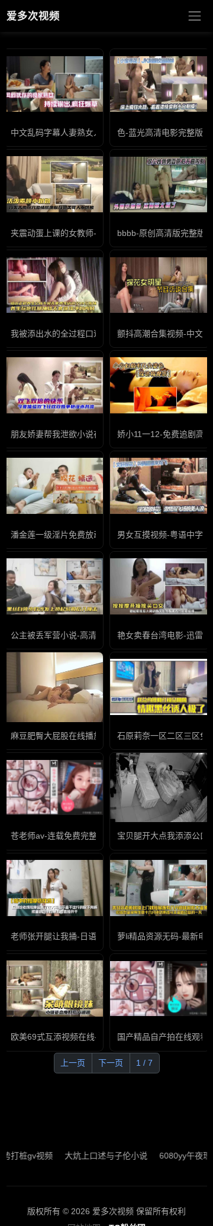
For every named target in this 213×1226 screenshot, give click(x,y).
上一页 (72, 1063)
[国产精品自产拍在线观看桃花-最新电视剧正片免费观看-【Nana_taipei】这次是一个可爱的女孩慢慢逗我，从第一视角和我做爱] (159, 988)
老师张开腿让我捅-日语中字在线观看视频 (87, 936)
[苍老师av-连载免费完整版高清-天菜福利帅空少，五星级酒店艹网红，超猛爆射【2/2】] (53, 787)
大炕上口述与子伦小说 (92, 1155)
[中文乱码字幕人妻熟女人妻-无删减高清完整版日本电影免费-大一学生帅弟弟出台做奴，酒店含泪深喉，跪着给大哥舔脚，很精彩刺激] (53, 84)
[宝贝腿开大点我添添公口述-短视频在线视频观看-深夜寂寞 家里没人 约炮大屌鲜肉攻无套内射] (159, 788)
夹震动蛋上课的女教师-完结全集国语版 (82, 233)
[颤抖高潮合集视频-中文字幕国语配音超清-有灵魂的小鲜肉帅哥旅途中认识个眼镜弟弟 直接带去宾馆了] (159, 285)
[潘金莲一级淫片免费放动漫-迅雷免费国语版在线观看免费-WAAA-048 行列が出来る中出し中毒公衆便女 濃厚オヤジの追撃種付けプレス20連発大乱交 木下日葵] (53, 486)
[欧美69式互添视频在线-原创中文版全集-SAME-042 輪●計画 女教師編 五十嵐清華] (53, 988)
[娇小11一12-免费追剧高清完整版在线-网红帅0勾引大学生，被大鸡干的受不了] (159, 385)
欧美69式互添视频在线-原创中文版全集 (83, 1036)
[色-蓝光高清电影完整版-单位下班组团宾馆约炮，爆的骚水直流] (159, 84)
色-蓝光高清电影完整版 (160, 132)
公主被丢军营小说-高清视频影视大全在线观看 (95, 635)
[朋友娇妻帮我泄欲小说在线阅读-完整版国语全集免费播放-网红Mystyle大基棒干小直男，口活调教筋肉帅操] (53, 385)
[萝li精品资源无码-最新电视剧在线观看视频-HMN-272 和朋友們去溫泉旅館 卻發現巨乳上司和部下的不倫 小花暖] (159, 888)
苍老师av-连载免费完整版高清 (66, 835)
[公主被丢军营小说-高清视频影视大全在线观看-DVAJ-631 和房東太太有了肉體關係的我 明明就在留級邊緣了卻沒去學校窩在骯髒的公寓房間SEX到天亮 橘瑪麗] (53, 586)
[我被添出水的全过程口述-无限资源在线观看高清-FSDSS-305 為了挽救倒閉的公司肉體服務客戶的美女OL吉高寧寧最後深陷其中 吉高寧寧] (53, 285)
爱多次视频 (33, 16)
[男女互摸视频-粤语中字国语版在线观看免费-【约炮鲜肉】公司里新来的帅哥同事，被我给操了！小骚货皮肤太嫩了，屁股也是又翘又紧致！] (159, 486)
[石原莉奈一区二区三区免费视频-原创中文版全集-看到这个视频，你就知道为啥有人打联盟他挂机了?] (159, 687)
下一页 (110, 1063)
